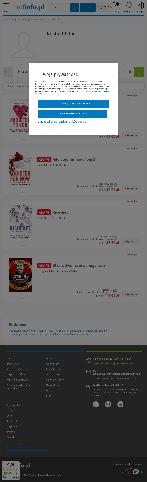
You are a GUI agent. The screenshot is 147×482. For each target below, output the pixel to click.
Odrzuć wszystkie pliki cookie (72, 114)
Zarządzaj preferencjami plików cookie (62, 121)
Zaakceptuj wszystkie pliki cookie (73, 103)
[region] (73, 99)
